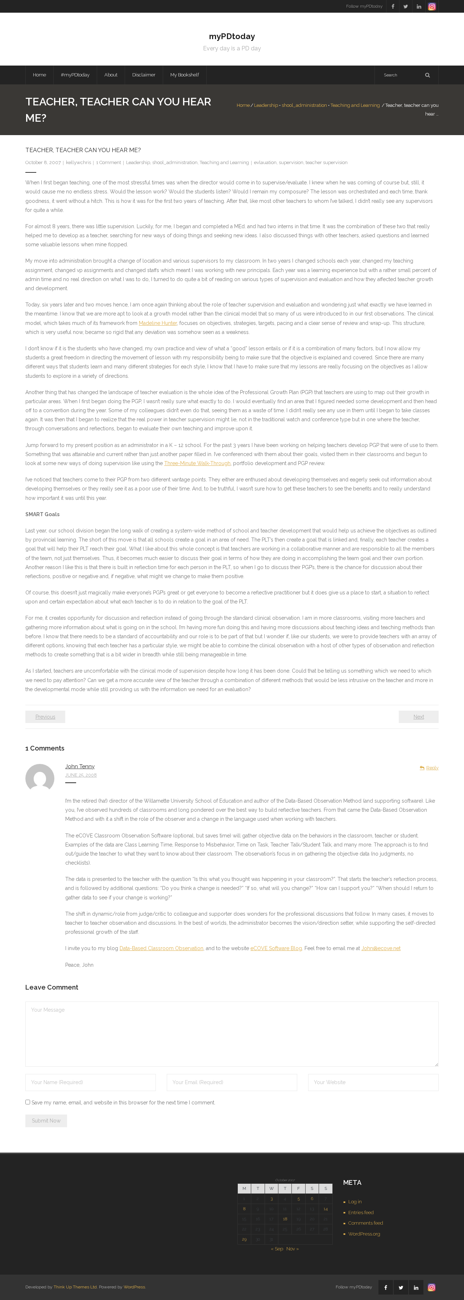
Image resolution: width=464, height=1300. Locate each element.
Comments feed (365, 1223)
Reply (432, 767)
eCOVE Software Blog (276, 948)
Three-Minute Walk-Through (197, 463)
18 (285, 1218)
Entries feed (361, 1212)
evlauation (265, 162)
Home (39, 75)
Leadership (266, 105)
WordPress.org (364, 1234)
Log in (355, 1201)
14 (326, 1208)
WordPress (134, 1286)
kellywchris (78, 162)
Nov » (292, 1248)
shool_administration (304, 105)
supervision (291, 162)
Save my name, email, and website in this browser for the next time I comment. (123, 1102)
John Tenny (80, 766)
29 (244, 1239)
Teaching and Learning (355, 105)
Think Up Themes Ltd (75, 1286)
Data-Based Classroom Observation (161, 948)
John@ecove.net (381, 948)
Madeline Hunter (158, 323)
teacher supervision (327, 162)
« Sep (277, 1248)
